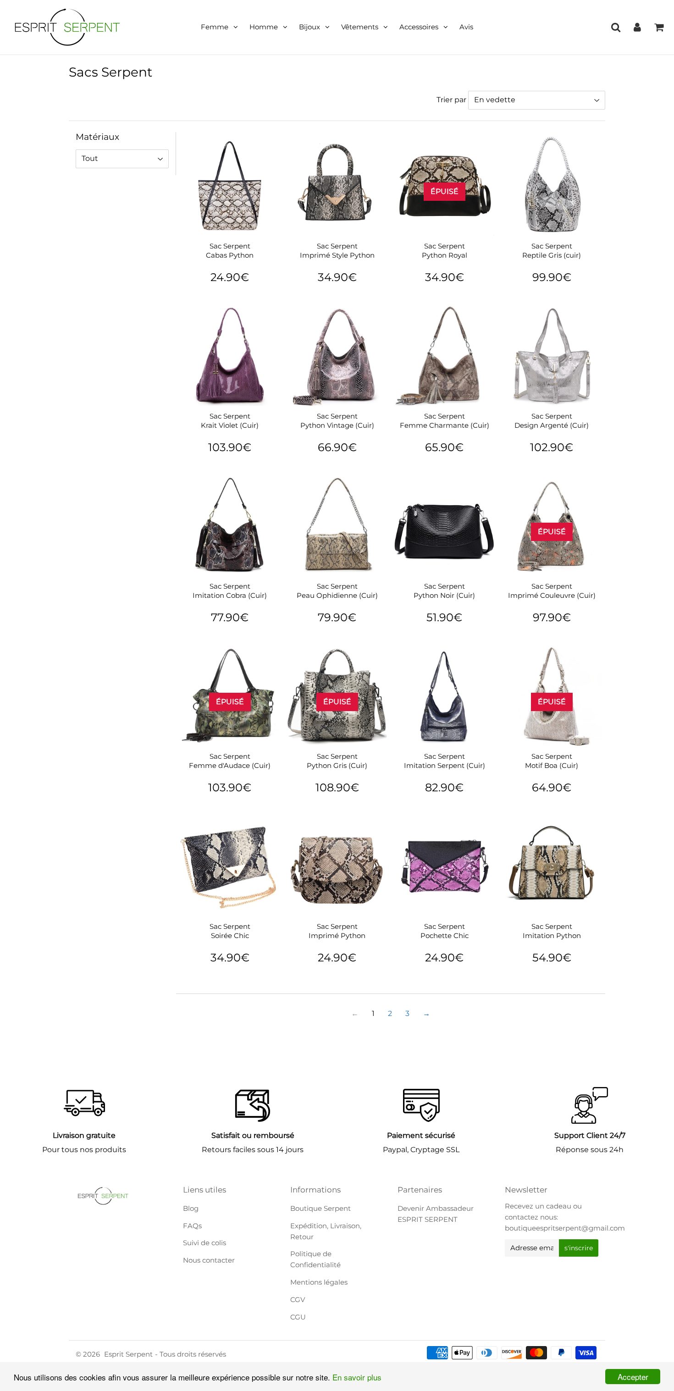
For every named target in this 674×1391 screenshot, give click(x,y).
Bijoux (309, 26)
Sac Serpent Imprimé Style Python (337, 250)
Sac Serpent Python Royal (444, 250)
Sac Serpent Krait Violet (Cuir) (230, 421)
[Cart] (658, 27)
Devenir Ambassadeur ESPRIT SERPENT (436, 1214)
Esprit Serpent (128, 1354)
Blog (191, 1208)
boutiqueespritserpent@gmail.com (565, 1228)
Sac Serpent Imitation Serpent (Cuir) (444, 761)
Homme (263, 26)
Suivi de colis (204, 1242)
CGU (298, 1317)
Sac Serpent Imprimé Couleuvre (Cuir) (552, 591)
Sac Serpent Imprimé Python (337, 931)
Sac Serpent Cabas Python (230, 250)
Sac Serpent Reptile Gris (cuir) (551, 250)
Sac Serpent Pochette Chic (444, 931)
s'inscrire (578, 1248)
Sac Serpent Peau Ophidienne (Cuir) (337, 591)
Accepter (633, 1376)
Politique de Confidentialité (315, 1259)
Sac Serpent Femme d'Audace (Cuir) (230, 761)
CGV (297, 1299)
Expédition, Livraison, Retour (325, 1231)
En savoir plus (356, 1377)
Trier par (451, 99)
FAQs (192, 1225)
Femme (214, 26)
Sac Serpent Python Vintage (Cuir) (337, 421)
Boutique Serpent (320, 1208)
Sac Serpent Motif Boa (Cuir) (551, 761)
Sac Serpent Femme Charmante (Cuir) (444, 421)
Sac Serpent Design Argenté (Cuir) (551, 421)
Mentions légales (319, 1282)
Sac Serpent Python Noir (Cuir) (444, 591)
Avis (466, 26)
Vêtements (359, 26)
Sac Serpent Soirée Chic (230, 931)
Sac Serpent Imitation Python (552, 931)
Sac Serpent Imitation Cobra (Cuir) (230, 591)
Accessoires (418, 26)
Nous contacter (209, 1260)
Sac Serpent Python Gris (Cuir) (337, 761)
